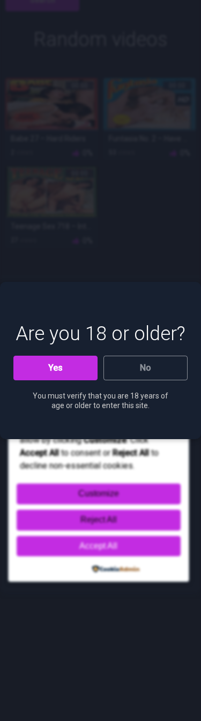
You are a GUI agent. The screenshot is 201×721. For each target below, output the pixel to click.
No (145, 368)
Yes (55, 368)
